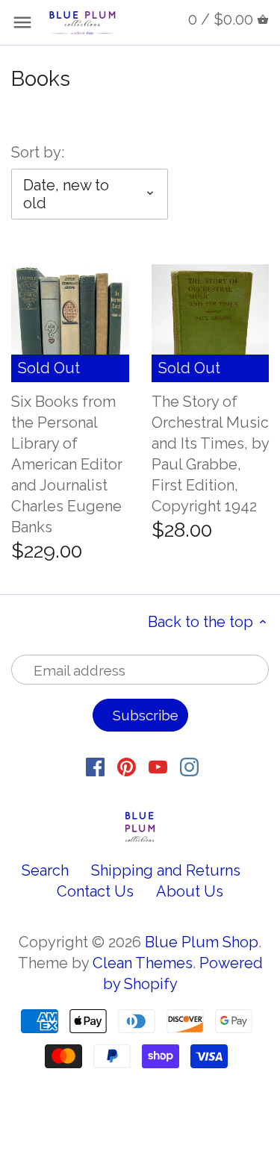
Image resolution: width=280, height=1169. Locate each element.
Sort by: (37, 152)
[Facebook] (95, 765)
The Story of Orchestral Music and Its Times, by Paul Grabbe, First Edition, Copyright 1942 (210, 454)
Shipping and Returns (165, 870)
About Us (189, 891)
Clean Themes (143, 963)
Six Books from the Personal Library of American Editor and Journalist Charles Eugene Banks (66, 464)
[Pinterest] (126, 765)
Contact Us (95, 891)
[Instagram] (189, 765)
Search (45, 870)
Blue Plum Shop (201, 942)
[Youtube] (158, 765)
